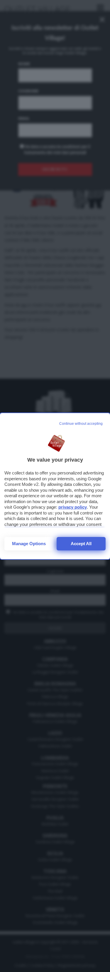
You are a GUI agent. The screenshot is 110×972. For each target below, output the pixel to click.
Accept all (81, 543)
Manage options (29, 543)
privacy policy (72, 507)
